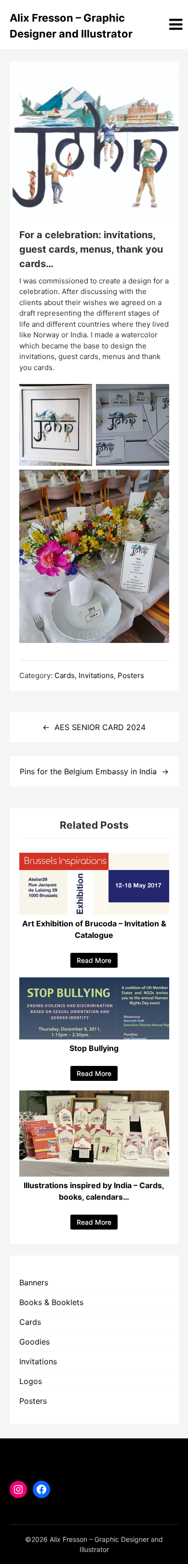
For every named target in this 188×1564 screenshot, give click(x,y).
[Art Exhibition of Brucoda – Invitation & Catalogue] (94, 912)
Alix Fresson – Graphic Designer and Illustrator (71, 26)
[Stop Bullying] (94, 1036)
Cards (64, 675)
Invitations (96, 675)
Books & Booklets (51, 1302)
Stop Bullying (94, 1048)
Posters (131, 675)
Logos (30, 1381)
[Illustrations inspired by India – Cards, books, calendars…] (94, 1174)
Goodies (34, 1341)
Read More (94, 960)
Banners (33, 1282)
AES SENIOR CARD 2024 (100, 727)
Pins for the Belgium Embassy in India (88, 771)
